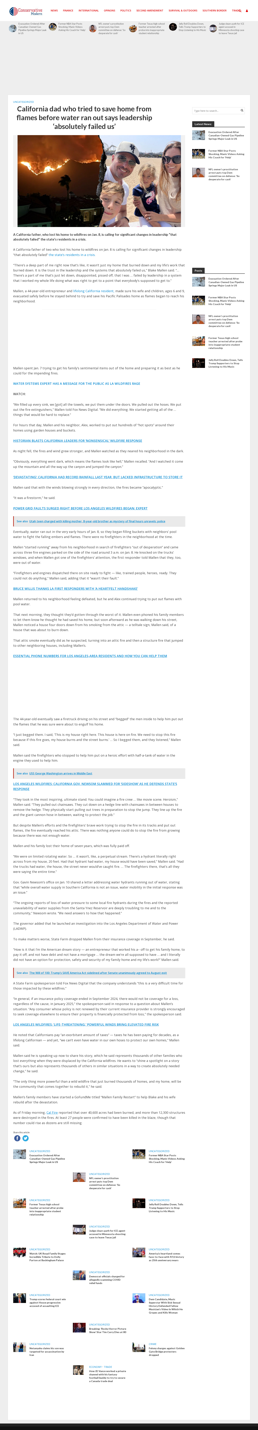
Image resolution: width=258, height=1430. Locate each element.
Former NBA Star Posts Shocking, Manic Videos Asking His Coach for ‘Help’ (72, 26)
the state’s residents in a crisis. (72, 255)
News (54, 10)
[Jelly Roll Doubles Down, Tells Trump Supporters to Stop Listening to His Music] (173, 27)
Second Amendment (149, 10)
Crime (152, 1344)
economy (95, 1367)
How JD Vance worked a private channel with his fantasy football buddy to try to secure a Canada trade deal (107, 1376)
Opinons (109, 10)
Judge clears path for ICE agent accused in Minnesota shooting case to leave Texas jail (231, 28)
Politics (125, 10)
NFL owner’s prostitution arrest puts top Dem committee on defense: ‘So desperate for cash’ (111, 28)
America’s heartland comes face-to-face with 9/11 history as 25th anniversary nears (166, 1257)
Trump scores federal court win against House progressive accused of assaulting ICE (47, 1302)
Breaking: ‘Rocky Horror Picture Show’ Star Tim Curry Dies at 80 (107, 1330)
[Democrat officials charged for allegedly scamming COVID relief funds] (79, 1275)
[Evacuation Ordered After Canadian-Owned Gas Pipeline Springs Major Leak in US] (13, 29)
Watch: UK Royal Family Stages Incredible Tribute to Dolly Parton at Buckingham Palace (47, 1257)
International (89, 10)
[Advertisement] (129, 66)
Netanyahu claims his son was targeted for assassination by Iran (46, 1351)
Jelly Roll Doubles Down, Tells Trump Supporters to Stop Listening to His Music (192, 26)
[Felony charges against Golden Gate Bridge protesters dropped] (139, 1347)
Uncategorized (23, 101)
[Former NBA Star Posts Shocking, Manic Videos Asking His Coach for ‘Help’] (53, 27)
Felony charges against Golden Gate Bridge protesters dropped (167, 1351)
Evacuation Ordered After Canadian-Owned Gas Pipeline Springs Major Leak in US (32, 28)
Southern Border (215, 10)
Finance (68, 10)
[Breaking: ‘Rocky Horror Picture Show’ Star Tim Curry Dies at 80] (79, 1327)
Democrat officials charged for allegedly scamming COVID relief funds (107, 1280)
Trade (236, 10)
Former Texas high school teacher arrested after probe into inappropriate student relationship (152, 28)
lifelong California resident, (93, 291)
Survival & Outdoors (183, 10)
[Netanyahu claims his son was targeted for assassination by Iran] (19, 1347)
